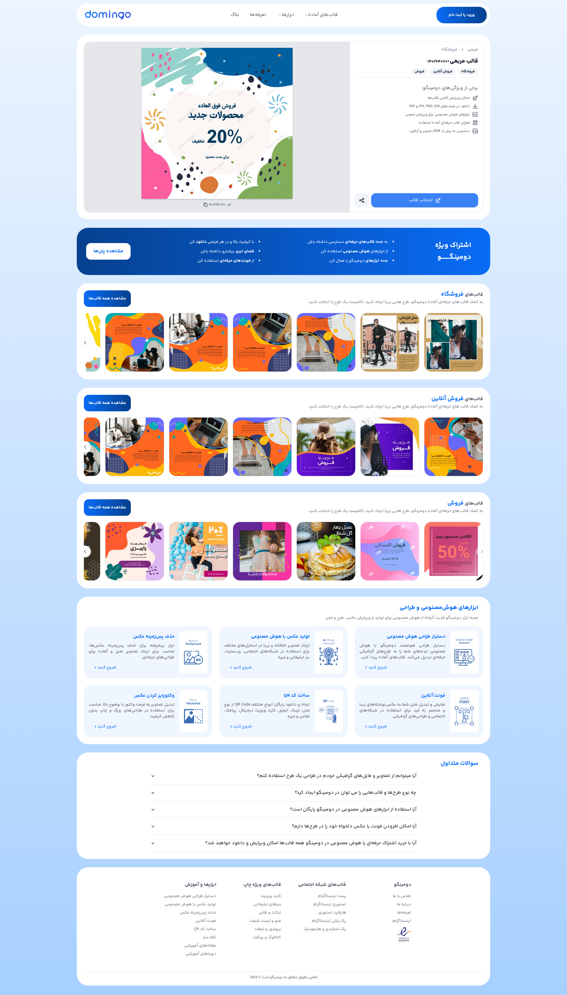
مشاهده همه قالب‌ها (107, 298)
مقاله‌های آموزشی (200, 945)
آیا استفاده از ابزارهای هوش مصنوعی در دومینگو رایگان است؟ (353, 809)
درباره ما (404, 904)
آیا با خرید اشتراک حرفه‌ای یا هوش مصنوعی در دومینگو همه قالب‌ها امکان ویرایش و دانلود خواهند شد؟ (310, 843)
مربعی (472, 50)
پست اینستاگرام (332, 896)
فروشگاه (449, 50)
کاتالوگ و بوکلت (267, 937)
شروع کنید (377, 667)
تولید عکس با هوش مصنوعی (190, 904)
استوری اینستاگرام (329, 904)
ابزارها (288, 15)
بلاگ (235, 15)
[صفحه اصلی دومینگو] (108, 14)
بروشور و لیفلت (267, 929)
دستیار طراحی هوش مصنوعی (190, 896)
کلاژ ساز (209, 937)
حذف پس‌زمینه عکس (198, 912)
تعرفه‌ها (258, 15)
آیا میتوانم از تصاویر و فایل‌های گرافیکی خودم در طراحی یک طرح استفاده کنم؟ (336, 776)
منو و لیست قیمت (265, 921)
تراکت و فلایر (270, 912)
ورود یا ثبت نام (462, 15)
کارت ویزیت (271, 896)
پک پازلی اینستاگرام (329, 921)
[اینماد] (381, 935)
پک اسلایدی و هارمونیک (325, 929)
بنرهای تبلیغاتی (267, 904)
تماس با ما (402, 896)
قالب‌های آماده (323, 15)
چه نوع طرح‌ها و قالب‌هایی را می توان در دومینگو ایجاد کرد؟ (355, 792)
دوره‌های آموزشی (200, 954)
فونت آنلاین (205, 921)
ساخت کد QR (205, 929)
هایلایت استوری (332, 912)
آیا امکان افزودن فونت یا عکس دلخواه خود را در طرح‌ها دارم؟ (354, 826)
